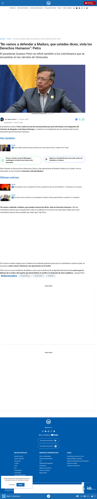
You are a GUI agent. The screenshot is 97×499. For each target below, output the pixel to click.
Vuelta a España (67, 8)
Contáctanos (42, 465)
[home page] (48, 3)
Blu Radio (2, 39)
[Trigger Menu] (2, 3)
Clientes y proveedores (45, 468)
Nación (9, 39)
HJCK (15, 465)
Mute (77, 496)
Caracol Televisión (19, 458)
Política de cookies (72, 463)
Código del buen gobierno (46, 463)
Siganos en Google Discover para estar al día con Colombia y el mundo (66, 159)
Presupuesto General (50, 8)
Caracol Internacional (20, 475)
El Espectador (18, 470)
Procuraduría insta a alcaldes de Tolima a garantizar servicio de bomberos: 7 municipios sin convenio (48, 187)
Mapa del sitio (43, 472)
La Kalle (16, 463)
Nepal (59, 8)
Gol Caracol (17, 461)
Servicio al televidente (45, 456)
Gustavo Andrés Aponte (36, 8)
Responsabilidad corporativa (74, 458)
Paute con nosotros (44, 470)
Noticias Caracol (18, 456)
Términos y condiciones (73, 465)
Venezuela (50, 275)
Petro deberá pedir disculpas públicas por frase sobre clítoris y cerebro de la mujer (41, 148)
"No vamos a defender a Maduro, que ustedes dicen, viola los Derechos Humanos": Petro (36, 39)
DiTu (15, 468)
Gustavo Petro (38, 275)
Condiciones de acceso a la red (75, 456)
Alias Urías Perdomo (22, 8)
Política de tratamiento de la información (78, 461)
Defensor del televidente (45, 458)
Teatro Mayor (17, 472)
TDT (40, 461)
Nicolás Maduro (25, 275)
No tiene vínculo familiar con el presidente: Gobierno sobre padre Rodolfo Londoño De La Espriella (46, 197)
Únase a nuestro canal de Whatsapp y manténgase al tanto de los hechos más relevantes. (19, 160)
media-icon (48, 496)
